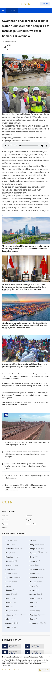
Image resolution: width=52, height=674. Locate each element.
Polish (34, 565)
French (11, 586)
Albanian (11, 540)
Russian (35, 581)
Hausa (10, 598)
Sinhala (34, 590)
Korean (10, 627)
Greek (11, 594)
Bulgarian (12, 557)
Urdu (33, 619)
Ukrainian (37, 614)
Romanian (36, 577)
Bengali (10, 552)
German (11, 590)
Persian (34, 561)
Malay (37, 544)
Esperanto (13, 577)
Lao (32, 540)
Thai (32, 606)
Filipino (11, 581)
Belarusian (13, 548)
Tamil (33, 602)
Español (29, 516)
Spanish (35, 594)
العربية (28, 520)
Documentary (31, 524)
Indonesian (15, 614)
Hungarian (12, 610)
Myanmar (38, 552)
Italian (10, 619)
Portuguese (37, 569)
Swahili (35, 598)
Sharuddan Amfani (20, 670)
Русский (5, 524)
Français (5, 520)
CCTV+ (5, 528)
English (5, 516)
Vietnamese (37, 623)
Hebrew (10, 602)
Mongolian (36, 548)
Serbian (35, 586)
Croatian (11, 565)
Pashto (34, 573)
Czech (10, 569)
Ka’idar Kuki (6, 670)
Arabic (10, 544)
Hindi (9, 606)
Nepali (33, 557)
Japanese (12, 623)
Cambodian (11, 561)
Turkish (34, 610)
